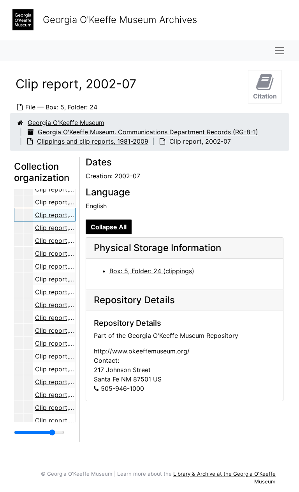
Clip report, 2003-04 (66, 330)
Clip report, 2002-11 (65, 266)
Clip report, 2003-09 (66, 395)
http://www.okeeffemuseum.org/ (142, 351)
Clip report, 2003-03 (66, 318)
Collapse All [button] (109, 227)
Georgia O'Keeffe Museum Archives (120, 19)
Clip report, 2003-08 (66, 382)
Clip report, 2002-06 (66, 202)
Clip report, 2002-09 (66, 240)
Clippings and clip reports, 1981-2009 (92, 141)
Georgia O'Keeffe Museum (66, 123)
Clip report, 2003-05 (66, 343)
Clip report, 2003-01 (65, 292)
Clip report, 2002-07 (66, 215)
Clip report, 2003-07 (66, 369)
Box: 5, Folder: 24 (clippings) (151, 271)
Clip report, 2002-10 (65, 253)
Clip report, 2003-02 (66, 305)
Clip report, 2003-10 (65, 407)
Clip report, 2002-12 (65, 279)
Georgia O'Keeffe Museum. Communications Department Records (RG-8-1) (148, 132)
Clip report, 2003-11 (65, 420)
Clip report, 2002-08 (66, 228)
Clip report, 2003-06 (66, 356)
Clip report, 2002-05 (66, 189)
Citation (265, 96)
